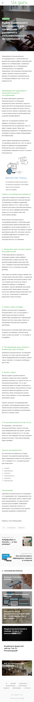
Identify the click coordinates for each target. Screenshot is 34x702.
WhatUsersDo (8, 481)
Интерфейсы (23, 686)
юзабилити (21, 527)
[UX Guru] (19, 3)
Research (6, 688)
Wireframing (16, 688)
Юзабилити (6, 18)
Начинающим (10, 686)
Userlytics (7, 473)
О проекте (27, 688)
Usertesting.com (9, 476)
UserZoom (7, 478)
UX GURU (20, 695)
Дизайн (13, 683)
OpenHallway (8, 471)
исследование (11, 527)
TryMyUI (6, 468)
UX (3, 527)
